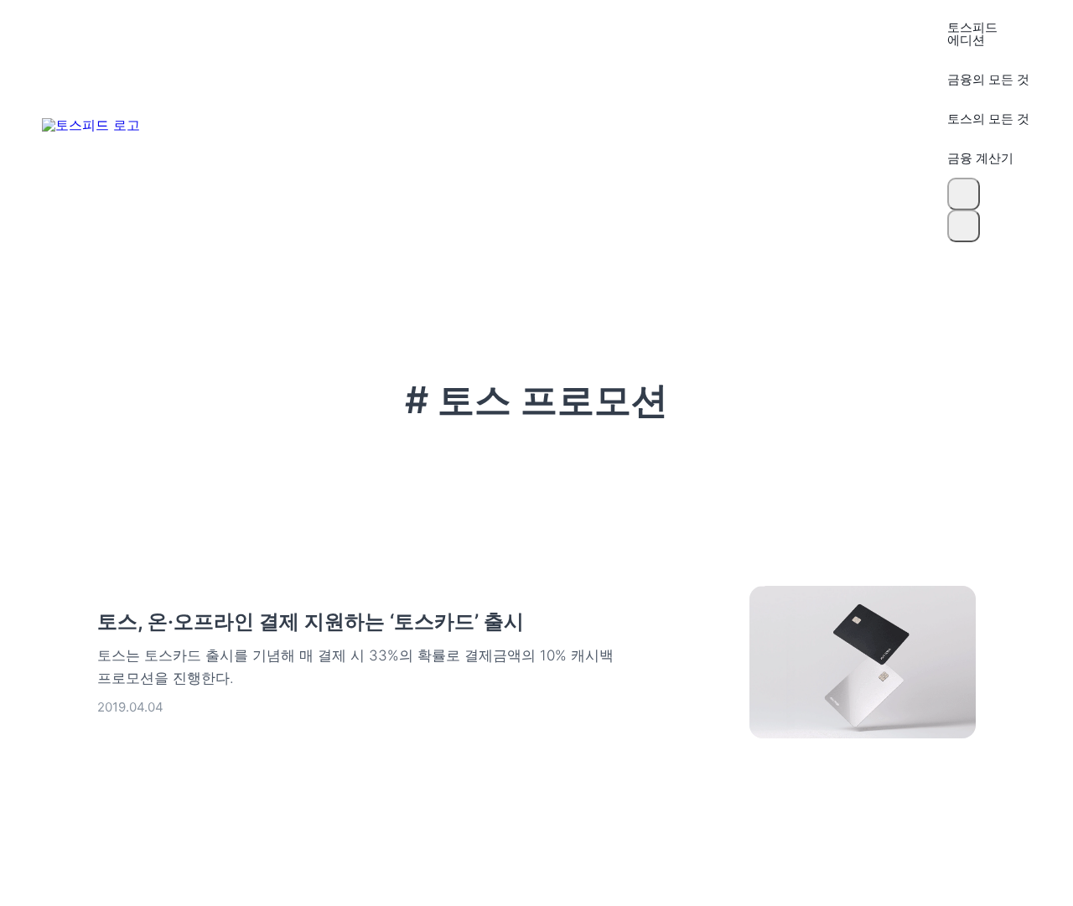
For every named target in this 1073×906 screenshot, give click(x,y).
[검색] (963, 194)
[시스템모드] (963, 226)
